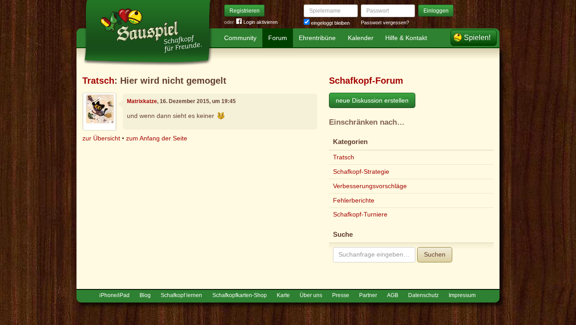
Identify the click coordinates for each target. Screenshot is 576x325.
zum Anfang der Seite (156, 138)
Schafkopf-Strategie (361, 171)
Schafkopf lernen (181, 295)
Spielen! (477, 37)
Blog (145, 295)
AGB (392, 295)
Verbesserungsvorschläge (370, 186)
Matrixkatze (142, 101)
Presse (340, 295)
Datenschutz (423, 295)
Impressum (462, 295)
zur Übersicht (101, 138)
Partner (368, 295)
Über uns (311, 295)
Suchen (435, 254)
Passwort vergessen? (385, 22)
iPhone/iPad (114, 295)
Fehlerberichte (353, 200)
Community (240, 37)
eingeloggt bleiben (330, 23)
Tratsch (98, 81)
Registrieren (245, 11)
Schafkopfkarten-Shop (239, 295)
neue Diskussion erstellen (372, 100)
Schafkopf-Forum (366, 81)
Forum (277, 37)
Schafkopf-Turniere (360, 214)
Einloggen (436, 11)
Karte (283, 295)
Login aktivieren (260, 22)
